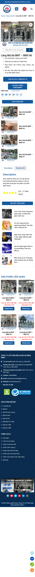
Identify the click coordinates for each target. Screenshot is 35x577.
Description (8, 168)
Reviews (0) (20, 168)
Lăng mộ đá (10, 16)
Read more (9, 308)
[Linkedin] (17, 94)
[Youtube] (6, 94)
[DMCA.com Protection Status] (7, 394)
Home (3, 16)
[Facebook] (2, 94)
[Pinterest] (13, 94)
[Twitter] (9, 94)
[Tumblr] (20, 94)
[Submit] (29, 50)
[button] (16, 9)
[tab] (8, 168)
